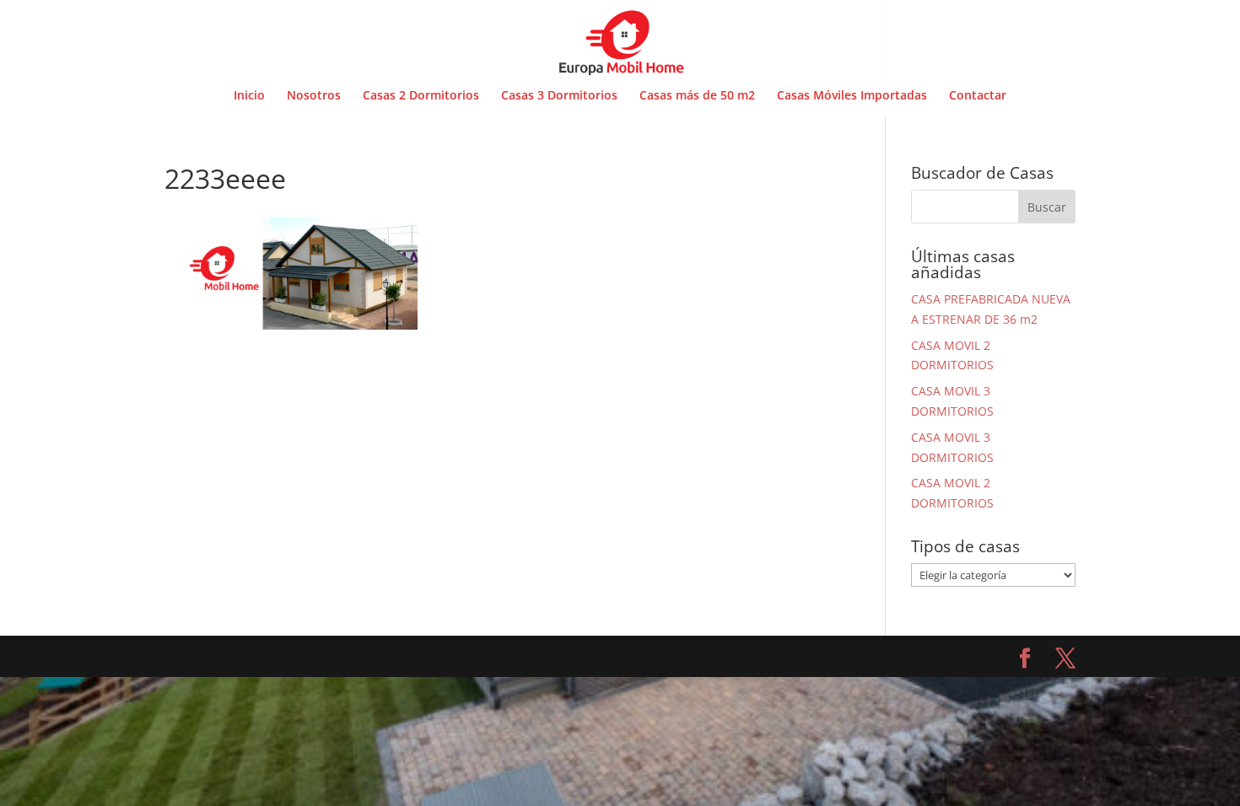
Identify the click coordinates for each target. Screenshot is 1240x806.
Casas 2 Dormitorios (421, 96)
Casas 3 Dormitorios (559, 96)
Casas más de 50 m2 (697, 96)
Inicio (249, 96)
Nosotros (314, 96)
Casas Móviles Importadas (852, 96)
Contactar (977, 96)
